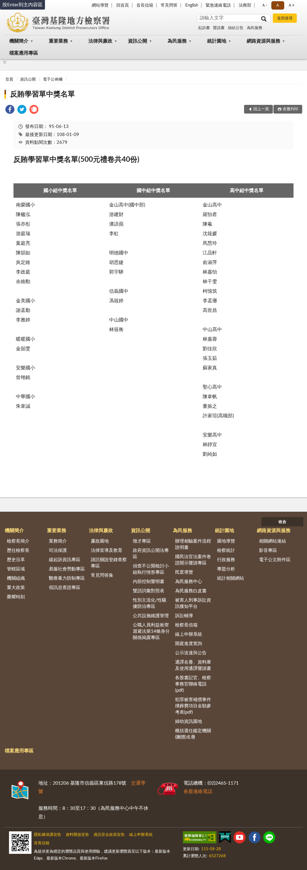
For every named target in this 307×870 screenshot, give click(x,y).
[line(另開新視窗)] (269, 838)
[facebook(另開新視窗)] (255, 838)
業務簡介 (58, 541)
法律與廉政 (100, 41)
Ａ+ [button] (291, 5)
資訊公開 (137, 41)
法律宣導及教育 (106, 550)
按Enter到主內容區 (22, 4)
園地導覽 (226, 541)
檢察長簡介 (18, 541)
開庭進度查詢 (188, 643)
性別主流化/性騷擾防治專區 (149, 603)
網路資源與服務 (263, 41)
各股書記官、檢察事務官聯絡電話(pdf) (193, 684)
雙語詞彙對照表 (148, 591)
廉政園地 (100, 541)
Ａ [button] (278, 5)
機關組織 (16, 578)
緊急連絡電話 (218, 5)
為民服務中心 (188, 581)
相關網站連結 (272, 541)
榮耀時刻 (16, 597)
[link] (9, 110)
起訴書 (204, 28)
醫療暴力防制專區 (67, 578)
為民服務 (254, 28)
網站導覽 (100, 5)
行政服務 (226, 560)
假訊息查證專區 (64, 587)
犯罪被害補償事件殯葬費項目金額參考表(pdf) (193, 706)
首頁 (9, 79)
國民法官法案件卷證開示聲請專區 (193, 560)
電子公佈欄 (52, 79)
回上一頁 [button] (261, 109)
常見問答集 (102, 575)
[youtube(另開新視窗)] (240, 838)
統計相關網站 (230, 578)
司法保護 (58, 550)
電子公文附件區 (275, 560)
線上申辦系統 (188, 634)
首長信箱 (144, 5)
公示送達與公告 (191, 653)
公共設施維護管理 (151, 616)
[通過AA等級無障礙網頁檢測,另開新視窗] (199, 838)
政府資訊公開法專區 (151, 553)
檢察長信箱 (186, 625)
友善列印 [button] (290, 109)
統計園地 (216, 41)
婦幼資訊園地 (188, 721)
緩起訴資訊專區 (64, 560)
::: (4, 62)
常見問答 (169, 5)
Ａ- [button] (264, 5)
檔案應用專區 (23, 53)
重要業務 (58, 41)
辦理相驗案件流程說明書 (193, 544)
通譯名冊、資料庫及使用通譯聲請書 (193, 665)
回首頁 (122, 5)
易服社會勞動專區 (67, 569)
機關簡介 (18, 41)
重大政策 (16, 587)
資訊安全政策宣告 (109, 835)
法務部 (245, 5)
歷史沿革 (16, 560)
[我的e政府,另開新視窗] (225, 838)
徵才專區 (142, 541)
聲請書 (219, 28)
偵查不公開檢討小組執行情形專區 (151, 569)
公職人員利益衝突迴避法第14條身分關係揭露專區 (151, 631)
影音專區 (268, 550)
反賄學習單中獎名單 (42, 94)
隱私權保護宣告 (47, 835)
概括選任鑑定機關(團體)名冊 (193, 734)
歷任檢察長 (18, 550)
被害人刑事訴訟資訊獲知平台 (193, 603)
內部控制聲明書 (148, 581)
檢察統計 (226, 550)
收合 (282, 522)
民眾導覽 (184, 572)
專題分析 (226, 569)
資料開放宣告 (77, 835)
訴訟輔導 (184, 616)
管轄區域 (16, 569)
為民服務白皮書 (191, 591)
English (191, 5)
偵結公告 (235, 28)
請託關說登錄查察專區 (109, 563)
